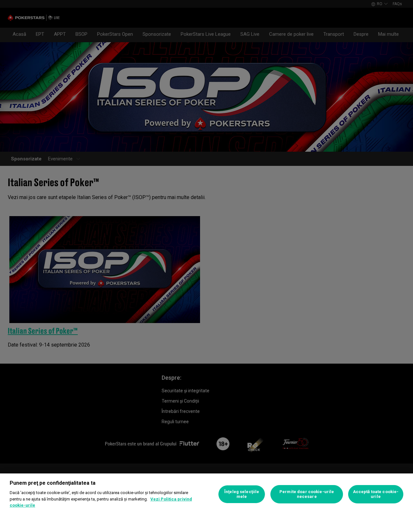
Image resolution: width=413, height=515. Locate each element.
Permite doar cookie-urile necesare (306, 494)
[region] (206, 494)
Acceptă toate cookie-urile (376, 494)
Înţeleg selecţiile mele (241, 494)
